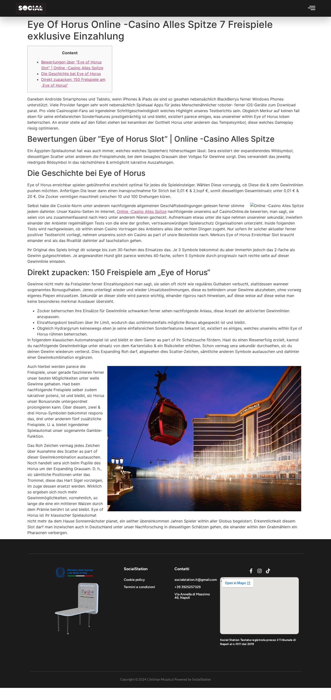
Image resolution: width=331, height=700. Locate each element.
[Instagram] (259, 570)
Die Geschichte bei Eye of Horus (71, 73)
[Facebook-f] (251, 570)
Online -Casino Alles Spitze (141, 211)
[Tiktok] (268, 570)
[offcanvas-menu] (311, 7)
